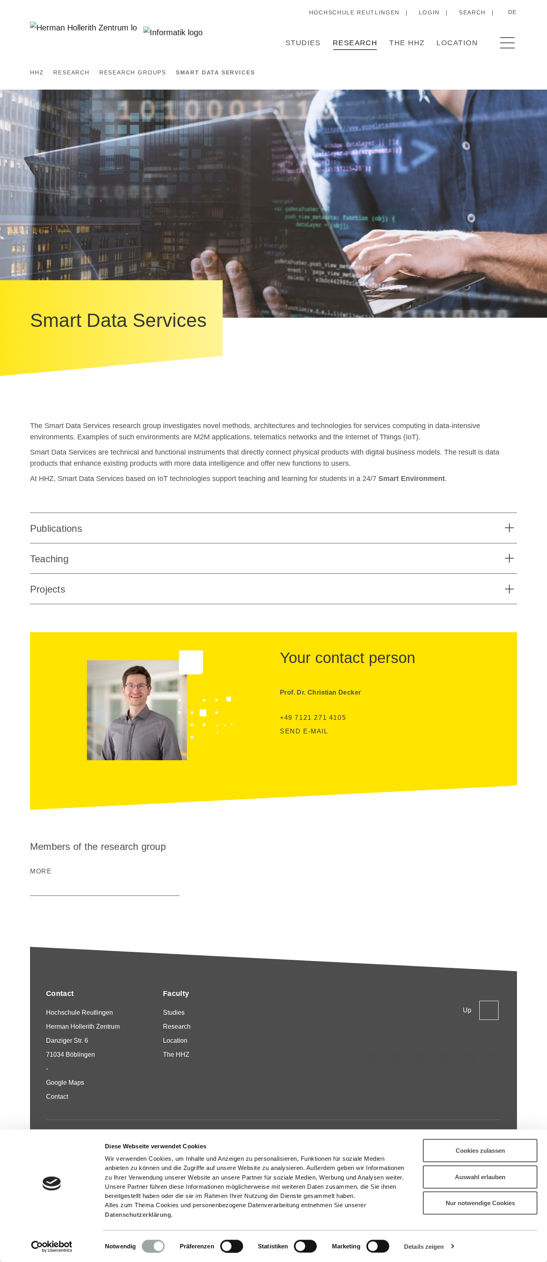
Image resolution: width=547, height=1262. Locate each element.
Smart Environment (411, 479)
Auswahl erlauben (480, 1176)
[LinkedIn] (421, 1058)
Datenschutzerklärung (138, 1214)
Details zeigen (424, 1246)
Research (355, 43)
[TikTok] (396, 1058)
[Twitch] (445, 1058)
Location (457, 43)
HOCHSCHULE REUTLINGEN (354, 12)
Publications (56, 528)
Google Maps (65, 1082)
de (512, 12)
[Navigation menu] (507, 43)
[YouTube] (470, 1058)
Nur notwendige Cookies (480, 1203)
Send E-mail (304, 731)
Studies (303, 43)
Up (467, 1010)
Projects (47, 589)
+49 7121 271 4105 (313, 717)
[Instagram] (372, 1058)
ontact (59, 1096)
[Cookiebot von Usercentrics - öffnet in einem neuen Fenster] (52, 1246)
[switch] (231, 1246)
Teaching (49, 558)
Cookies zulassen (480, 1150)
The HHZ (406, 43)
